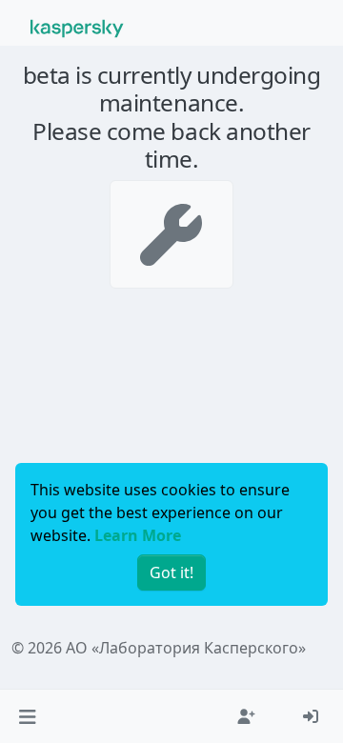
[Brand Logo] (77, 26)
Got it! (171, 572)
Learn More (137, 535)
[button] (27, 716)
